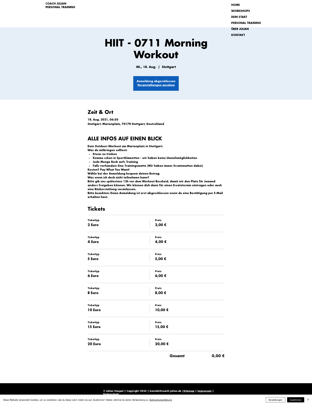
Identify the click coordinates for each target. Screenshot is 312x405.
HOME (235, 5)
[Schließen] (308, 399)
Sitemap (189, 391)
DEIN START (239, 17)
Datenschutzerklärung (160, 399)
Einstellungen (275, 399)
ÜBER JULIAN (240, 29)
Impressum (204, 391)
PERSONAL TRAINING (242, 23)
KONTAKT (238, 35)
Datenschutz (111, 394)
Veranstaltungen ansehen (156, 85)
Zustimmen (295, 399)
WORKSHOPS (240, 11)
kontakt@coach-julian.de (165, 391)
